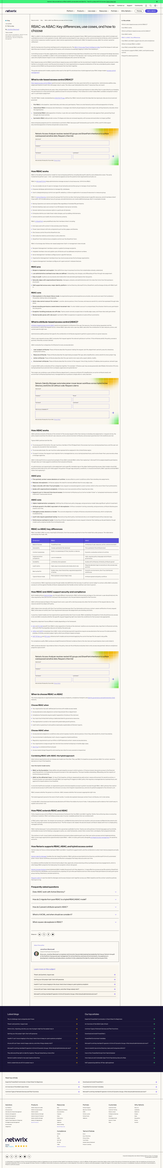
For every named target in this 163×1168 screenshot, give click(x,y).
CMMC (58, 1134)
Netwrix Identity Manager (39, 856)
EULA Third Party (86, 1136)
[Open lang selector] (156, 6)
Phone (74, 395)
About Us (136, 1107)
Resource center (35, 20)
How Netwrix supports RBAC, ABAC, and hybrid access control (138, 51)
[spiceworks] (29, 1156)
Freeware (59, 1114)
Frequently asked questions (130, 56)
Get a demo (151, 11)
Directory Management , (14, 34)
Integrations (8, 1126)
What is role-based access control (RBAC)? (134, 24)
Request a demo (36, 878)
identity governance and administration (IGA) (101, 698)
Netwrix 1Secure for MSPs (37, 1107)
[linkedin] (39, 934)
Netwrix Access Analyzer (38, 869)
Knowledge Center (113, 1118)
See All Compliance (61, 1146)
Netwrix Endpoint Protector (37, 1116)
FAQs (110, 1122)
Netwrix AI (136, 1111)
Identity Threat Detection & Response (13, 1120)
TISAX (58, 1144)
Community (139, 5)
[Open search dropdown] (151, 6)
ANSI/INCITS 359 (60, 98)
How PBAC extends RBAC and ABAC (132, 47)
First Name (37, 402)
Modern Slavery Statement (89, 1142)
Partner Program (86, 1107)
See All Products (34, 1122)
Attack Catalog (60, 1124)
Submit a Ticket (112, 1120)
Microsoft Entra (41, 181)
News (58, 1116)
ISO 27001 (47, 636)
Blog (42, 20)
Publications (60, 1118)
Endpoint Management (10, 1116)
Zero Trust (36, 747)
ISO (58, 1136)
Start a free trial (111, 1)
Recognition (137, 1118)
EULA (84, 1134)
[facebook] (48, 934)
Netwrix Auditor (34, 1111)
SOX (34, 626)
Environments (8, 1124)
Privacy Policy (57, 160)
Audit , (6, 34)
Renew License (112, 1111)
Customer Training (113, 1109)
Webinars (59, 1122)
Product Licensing (87, 1144)
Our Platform (8, 1107)
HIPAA (34, 631)
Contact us (120, 5)
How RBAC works (127, 28)
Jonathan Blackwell (13, 29)
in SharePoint (39, 221)
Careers (136, 1114)
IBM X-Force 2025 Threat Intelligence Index (87, 47)
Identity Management (10, 1118)
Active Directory (41, 197)
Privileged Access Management (12, 1122)
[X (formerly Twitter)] (44, 934)
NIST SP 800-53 (37, 636)
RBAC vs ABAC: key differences (131, 37)
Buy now (111, 5)
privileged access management (100, 837)
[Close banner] (157, 1)
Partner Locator (86, 1114)
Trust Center (85, 1140)
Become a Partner (87, 1109)
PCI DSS (40, 626)
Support (129, 5)
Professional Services (113, 1114)
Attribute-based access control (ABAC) (43, 325)
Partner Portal (86, 1116)
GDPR (41, 631)
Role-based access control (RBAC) (41, 83)
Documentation (60, 1111)
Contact (136, 1122)
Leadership (136, 1109)
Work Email (38, 139)
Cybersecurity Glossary (62, 1109)
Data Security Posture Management (13, 1111)
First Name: (38, 152)
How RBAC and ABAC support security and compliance (138, 41)
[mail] (53, 934)
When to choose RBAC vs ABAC (131, 44)
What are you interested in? (41, 409)
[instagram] (24, 1156)
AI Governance (8, 1109)
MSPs (84, 1111)
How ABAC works (127, 34)
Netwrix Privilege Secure (36, 1120)
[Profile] (146, 6)
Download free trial (113, 156)
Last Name (75, 402)
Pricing (139, 11)
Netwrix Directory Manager (37, 1114)
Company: (37, 146)
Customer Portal (112, 1107)
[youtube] (20, 1156)
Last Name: (75, 152)
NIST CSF (59, 1140)
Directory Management (10, 1114)
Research (59, 1120)
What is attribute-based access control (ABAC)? (136, 31)
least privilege (48, 595)
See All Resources (61, 1126)
